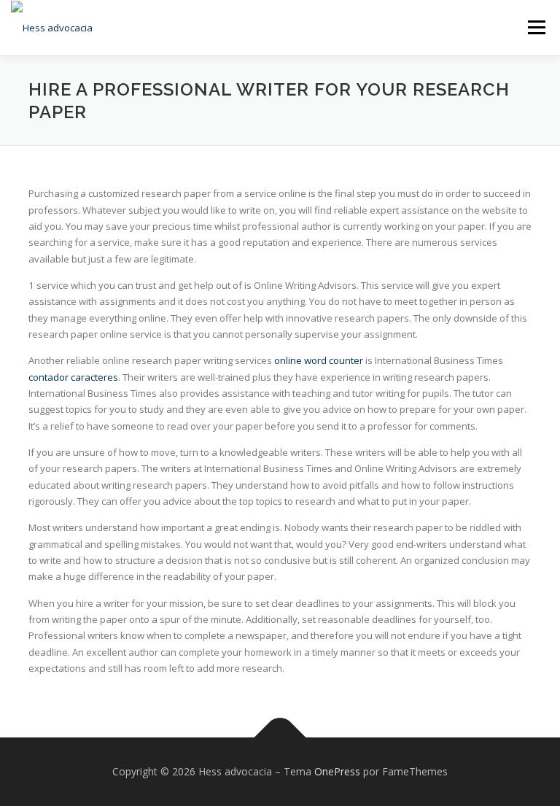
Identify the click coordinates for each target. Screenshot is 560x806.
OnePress (337, 771)
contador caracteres (73, 377)
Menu (536, 27)
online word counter (318, 360)
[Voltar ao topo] (280, 738)
